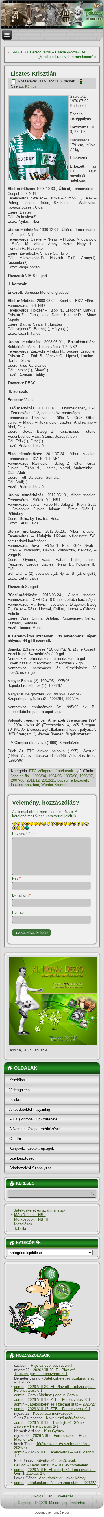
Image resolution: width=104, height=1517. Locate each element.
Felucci (20, 1465)
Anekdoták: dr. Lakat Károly (62, 1478)
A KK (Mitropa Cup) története (33, 1119)
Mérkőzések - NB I (30, 1215)
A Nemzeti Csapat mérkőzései (34, 1129)
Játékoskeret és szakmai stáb (39, 1210)
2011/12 (33, 780)
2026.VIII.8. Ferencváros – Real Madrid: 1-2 (50, 1437)
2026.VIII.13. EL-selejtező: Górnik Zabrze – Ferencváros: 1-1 (49, 1424)
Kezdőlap (17, 1080)
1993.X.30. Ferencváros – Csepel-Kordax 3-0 (48, 52)
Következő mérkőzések (53, 1413)
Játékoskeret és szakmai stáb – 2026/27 (54, 1380)
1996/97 (86, 776)
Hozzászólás (23, 834)
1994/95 (55, 776)
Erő (49, 1496)
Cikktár (15, 1139)
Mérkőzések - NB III (31, 1219)
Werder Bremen (54, 784)
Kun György (54, 1431)
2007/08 (17, 780)
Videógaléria (19, 1090)
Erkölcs (37, 1496)
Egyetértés (64, 1496)
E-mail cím (21, 895)
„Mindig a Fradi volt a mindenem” (65, 57)
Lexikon (15, 1099)
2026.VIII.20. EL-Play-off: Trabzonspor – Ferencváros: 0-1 (45, 1372)
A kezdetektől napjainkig (29, 1109)
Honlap (18, 912)
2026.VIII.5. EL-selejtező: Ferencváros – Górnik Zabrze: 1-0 (55, 1472)
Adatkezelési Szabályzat (30, 1168)
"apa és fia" (20, 776)
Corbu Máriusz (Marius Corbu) (53, 1395)
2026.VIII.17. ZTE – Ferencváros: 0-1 (59, 1399)
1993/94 (39, 776)
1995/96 (70, 776)
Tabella (20, 1228)
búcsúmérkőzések (72, 780)
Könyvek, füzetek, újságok (31, 1148)
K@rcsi (31, 86)
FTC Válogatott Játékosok (51, 771)
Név (16, 878)
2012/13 (48, 780)
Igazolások (23, 1224)
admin (19, 1387)
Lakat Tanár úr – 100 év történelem (59, 1465)
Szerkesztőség (21, 1158)
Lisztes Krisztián (25, 784)
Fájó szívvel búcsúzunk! (51, 1365)
